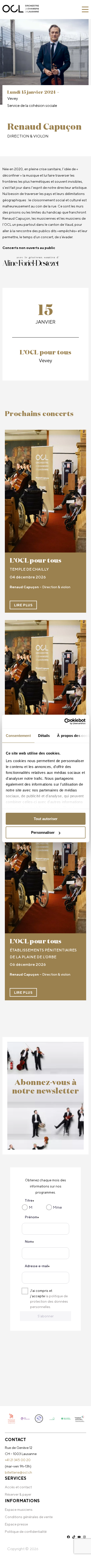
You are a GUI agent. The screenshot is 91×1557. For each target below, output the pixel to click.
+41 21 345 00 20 (18, 1460)
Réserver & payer (18, 1494)
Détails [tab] (44, 735)
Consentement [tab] (18, 735)
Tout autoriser (46, 819)
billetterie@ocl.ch (18, 1472)
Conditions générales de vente (29, 1517)
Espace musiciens (19, 1510)
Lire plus (23, 605)
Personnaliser (43, 832)
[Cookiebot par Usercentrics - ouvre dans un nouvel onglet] (64, 721)
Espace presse (16, 1524)
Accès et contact (18, 1487)
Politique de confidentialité (26, 1532)
